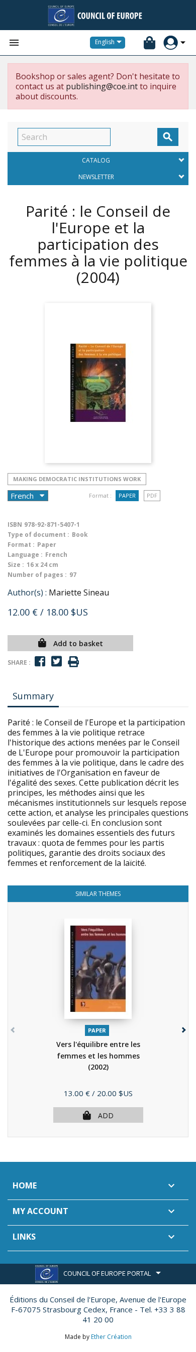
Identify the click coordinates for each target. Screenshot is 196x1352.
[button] (182, 1028)
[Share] (40, 661)
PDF (152, 495)
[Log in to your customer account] (170, 43)
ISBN (15, 524)
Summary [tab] (33, 696)
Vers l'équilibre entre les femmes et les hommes (98, 1055)
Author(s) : (27, 592)
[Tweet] (56, 661)
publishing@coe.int (102, 86)
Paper (127, 495)
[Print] (73, 662)
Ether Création (111, 1336)
